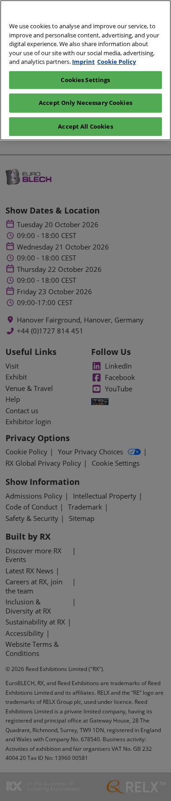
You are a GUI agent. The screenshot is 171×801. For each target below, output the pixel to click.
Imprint (83, 61)
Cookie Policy (116, 61)
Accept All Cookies (85, 126)
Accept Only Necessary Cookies (85, 103)
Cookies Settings (85, 80)
